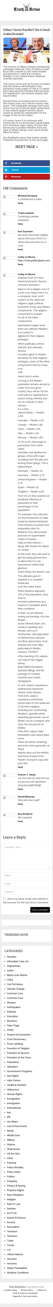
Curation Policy (10, 1290)
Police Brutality (15, 1167)
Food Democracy (16, 1039)
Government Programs (19, 1071)
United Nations (15, 1254)
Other (10, 1158)
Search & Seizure (16, 1217)
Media (10, 1130)
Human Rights (14, 1094)
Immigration (13, 1098)
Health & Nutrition (16, 1085)
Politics (11, 1176)
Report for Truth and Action (25, 1296)
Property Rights (15, 1190)
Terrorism (12, 1231)
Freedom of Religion (18, 1048)
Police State (13, 1172)
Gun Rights (13, 1075)
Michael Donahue (27, 195)
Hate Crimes (14, 1080)
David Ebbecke (26, 796)
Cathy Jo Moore (26, 257)
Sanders (11, 1208)
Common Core (15, 993)
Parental (11, 1162)
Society (11, 1222)
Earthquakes (14, 1007)
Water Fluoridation (17, 1268)
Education (12, 1016)
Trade (10, 1240)
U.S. (9, 1249)
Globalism (12, 1066)
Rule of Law (13, 1204)
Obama (11, 1144)
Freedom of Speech (18, 1053)
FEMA (10, 1030)
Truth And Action (17, 1287)
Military (11, 1140)
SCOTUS (12, 1213)
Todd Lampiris (26, 213)
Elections (12, 1021)
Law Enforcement (17, 1126)
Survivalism (13, 1226)
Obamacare (13, 1149)
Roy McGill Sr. (25, 814)
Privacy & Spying (16, 1185)
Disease (11, 1002)
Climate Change (16, 988)
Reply (20, 203)
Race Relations (15, 1194)
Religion (11, 1199)
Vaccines (12, 1259)
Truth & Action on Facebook (25, 1293)
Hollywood (13, 1089)
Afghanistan (13, 966)
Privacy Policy (27, 1290)
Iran (9, 1112)
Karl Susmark (25, 231)
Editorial (11, 1011)
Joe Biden (12, 1121)
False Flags (13, 1025)
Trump (10, 1245)
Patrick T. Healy (27, 774)
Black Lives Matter (17, 975)
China (10, 979)
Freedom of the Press (19, 1057)
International (14, 1107)
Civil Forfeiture (15, 984)
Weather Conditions (18, 1272)
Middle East (13, 1135)
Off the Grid (13, 1153)
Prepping (12, 1181)
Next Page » (26, 146)
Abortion (11, 956)
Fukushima (13, 1062)
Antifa (10, 970)
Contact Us (41, 1290)
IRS (9, 1117)
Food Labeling (15, 1043)
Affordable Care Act (18, 961)
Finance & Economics (19, 1034)
